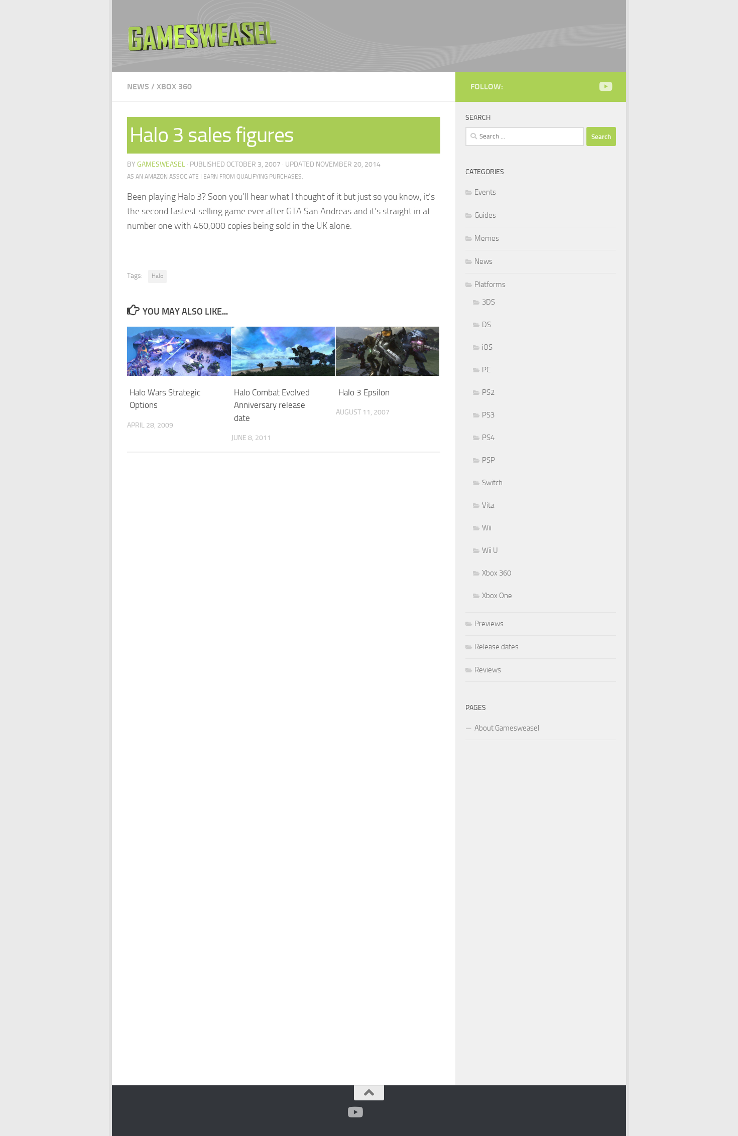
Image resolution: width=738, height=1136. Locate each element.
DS (486, 324)
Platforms (490, 284)
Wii (486, 527)
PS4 (488, 437)
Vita (488, 505)
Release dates (496, 646)
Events (485, 192)
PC (486, 369)
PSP (488, 460)
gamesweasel (161, 164)
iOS (487, 347)
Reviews (487, 669)
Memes (486, 238)
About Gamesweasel (506, 728)
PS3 (488, 414)
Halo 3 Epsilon (364, 392)
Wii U (490, 550)
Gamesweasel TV (202, 36)
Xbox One (497, 595)
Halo (157, 275)
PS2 (488, 392)
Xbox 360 (174, 86)
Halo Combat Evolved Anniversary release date (272, 405)
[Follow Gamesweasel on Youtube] (605, 86)
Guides (485, 215)
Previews (489, 623)
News (138, 86)
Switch (492, 482)
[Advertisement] (540, 910)
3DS (488, 302)
